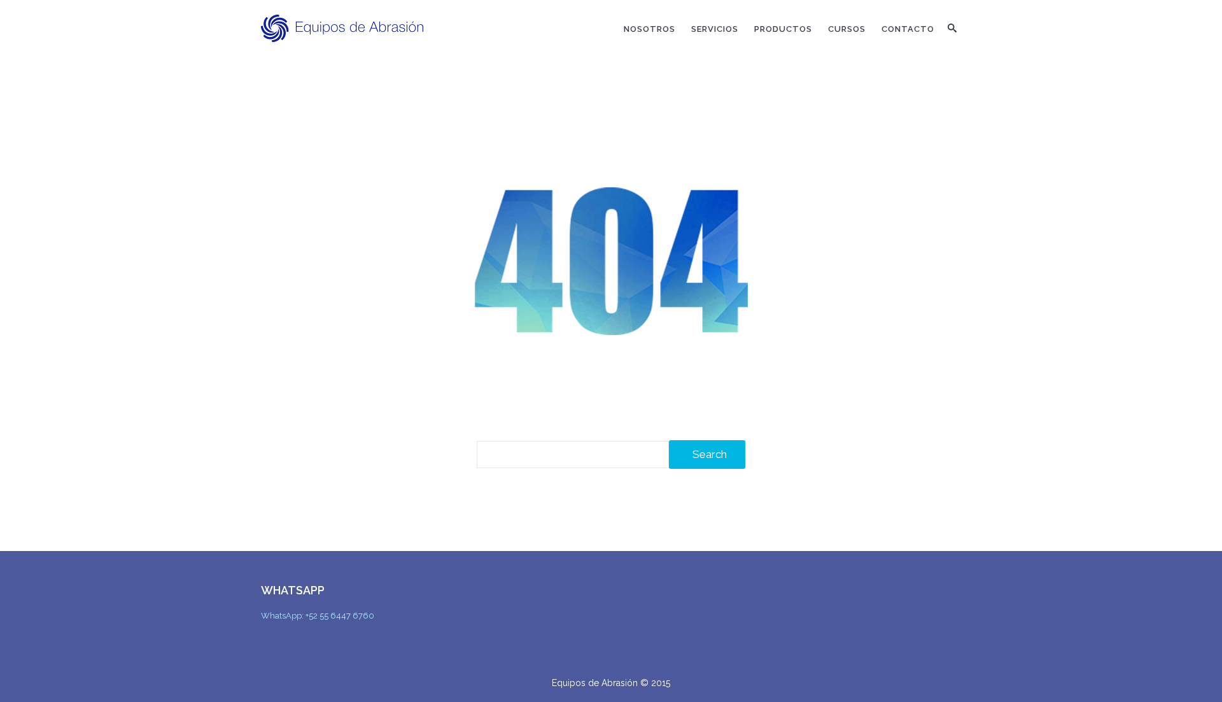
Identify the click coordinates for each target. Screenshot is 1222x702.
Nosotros (649, 29)
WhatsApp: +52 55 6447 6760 (317, 615)
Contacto (907, 29)
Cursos (847, 29)
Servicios (714, 29)
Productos (783, 29)
